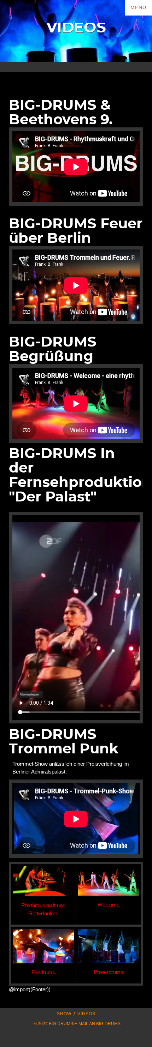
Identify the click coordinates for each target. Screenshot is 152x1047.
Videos (86, 1013)
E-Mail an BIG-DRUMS (97, 1023)
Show (64, 1013)
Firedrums (43, 972)
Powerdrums (108, 972)
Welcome (108, 905)
